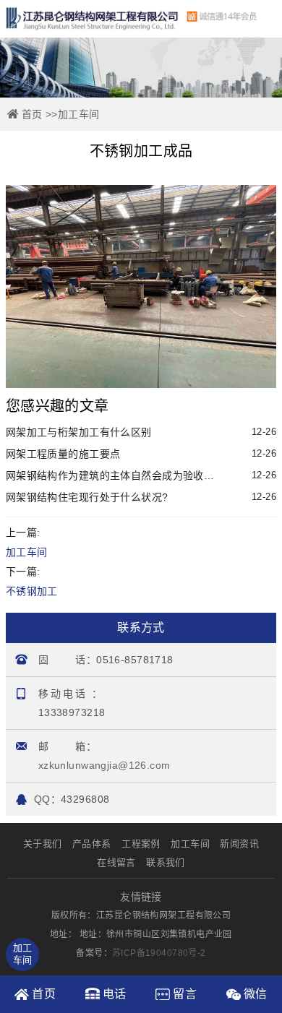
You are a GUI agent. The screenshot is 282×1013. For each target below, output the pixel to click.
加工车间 (79, 114)
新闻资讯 (239, 843)
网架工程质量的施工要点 (141, 454)
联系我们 (165, 862)
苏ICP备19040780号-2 (159, 953)
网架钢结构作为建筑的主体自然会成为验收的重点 (141, 475)
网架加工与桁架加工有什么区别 (141, 432)
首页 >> (40, 114)
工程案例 (141, 843)
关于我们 (42, 843)
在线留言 (116, 862)
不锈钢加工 (32, 591)
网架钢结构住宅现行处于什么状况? (141, 497)
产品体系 (91, 843)
